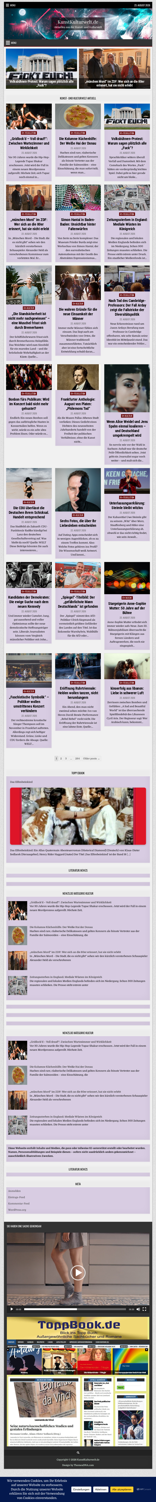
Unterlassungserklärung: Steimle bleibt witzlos (127, 505)
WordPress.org (17, 1209)
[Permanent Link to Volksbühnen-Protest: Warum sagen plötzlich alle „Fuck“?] (127, 117)
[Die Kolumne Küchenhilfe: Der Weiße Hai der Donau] (17, 944)
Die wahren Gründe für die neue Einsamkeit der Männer (78, 314)
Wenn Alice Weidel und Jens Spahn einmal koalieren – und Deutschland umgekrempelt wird (127, 428)
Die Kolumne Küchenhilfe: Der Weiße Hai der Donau (78, 141)
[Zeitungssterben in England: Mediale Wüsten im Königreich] (17, 994)
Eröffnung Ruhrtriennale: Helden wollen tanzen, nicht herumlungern (78, 693)
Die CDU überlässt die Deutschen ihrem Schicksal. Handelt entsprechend (29, 512)
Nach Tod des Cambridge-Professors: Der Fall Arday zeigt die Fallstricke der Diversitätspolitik (127, 307)
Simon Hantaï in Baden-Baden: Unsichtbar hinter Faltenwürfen (78, 224)
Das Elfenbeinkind (21, 782)
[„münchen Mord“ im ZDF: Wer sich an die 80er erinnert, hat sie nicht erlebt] (17, 969)
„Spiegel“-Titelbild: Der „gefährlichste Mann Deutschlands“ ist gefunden (78, 602)
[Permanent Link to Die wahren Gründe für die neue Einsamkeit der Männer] (78, 283)
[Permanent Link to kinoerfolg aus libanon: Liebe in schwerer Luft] (127, 666)
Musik (129, 597)
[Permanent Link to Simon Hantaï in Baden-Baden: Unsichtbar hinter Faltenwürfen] (78, 197)
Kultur (30, 308)
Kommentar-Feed (18, 1203)
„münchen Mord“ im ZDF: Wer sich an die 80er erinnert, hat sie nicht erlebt (41, 83)
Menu (12, 5)
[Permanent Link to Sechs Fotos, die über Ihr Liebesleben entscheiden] (78, 490)
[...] (129, 854)
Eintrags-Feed (16, 1197)
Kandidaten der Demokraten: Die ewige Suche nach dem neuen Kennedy (28, 602)
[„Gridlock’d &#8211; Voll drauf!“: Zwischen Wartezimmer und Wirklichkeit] (17, 919)
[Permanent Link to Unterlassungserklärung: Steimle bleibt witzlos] (127, 481)
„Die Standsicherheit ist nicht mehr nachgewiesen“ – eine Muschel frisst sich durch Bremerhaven (28, 320)
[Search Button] (78, 1452)
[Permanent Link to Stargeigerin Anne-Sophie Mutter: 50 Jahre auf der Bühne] (127, 578)
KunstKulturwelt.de (78, 22)
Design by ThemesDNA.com (78, 1465)
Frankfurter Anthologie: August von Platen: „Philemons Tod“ (78, 404)
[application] (78, 1273)
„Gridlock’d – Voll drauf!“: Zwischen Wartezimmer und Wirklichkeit (29, 143)
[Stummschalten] (138, 1309)
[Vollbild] (144, 1309)
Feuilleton (30, 133)
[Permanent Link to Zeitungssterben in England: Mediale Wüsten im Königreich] (127, 197)
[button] (78, 1272)
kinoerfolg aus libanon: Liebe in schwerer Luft (127, 690)
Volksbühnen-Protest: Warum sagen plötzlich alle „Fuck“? (127, 143)
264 (77, 758)
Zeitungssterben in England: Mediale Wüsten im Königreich (127, 224)
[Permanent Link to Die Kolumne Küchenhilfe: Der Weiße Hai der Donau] (78, 116)
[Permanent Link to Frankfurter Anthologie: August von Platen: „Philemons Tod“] (78, 377)
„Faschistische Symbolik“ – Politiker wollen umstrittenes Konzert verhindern (29, 704)
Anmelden (14, 1191)
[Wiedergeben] (12, 1309)
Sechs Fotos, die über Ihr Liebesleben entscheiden (78, 523)
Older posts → (91, 758)
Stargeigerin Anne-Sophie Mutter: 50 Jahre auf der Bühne (127, 608)
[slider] (75, 1309)
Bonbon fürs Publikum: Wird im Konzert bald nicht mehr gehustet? (29, 404)
